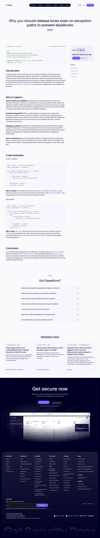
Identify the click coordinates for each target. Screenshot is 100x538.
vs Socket (65, 490)
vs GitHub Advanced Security (68, 474)
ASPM (50, 466)
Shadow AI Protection (54, 487)
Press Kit (22, 476)
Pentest (51, 459)
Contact (67, 5)
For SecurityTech (39, 466)
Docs (21, 459)
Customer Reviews (25, 478)
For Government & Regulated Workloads (40, 494)
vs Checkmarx (67, 480)
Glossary (22, 473)
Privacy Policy (81, 459)
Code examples (75, 73)
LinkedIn (85, 503)
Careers (8, 466)
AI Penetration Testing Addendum (86, 471)
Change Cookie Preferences (84, 489)
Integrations (23, 471)
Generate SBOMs (53, 473)
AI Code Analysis (53, 490)
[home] (9, 5)
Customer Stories (24, 469)
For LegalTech (38, 469)
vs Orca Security (67, 469)
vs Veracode (66, 471)
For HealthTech (38, 459)
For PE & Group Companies (38, 482)
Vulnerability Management (52, 469)
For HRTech (37, 471)
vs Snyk (65, 461)
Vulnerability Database (25, 464)
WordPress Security (54, 475)
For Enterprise (38, 476)
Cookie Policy (81, 461)
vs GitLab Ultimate (68, 478)
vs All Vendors (66, 459)
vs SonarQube (66, 485)
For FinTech (37, 464)
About (7, 464)
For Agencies (38, 473)
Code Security (52, 478)
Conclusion (73, 76)
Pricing (61, 5)
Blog (21, 466)
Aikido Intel (23, 481)
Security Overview (82, 486)
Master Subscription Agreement (85, 466)
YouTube (90, 503)
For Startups (38, 478)
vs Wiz (65, 464)
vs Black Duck (66, 487)
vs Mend (65, 466)
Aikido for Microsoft (54, 480)
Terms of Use (81, 464)
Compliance (52, 461)
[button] (34, 5)
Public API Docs (24, 461)
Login (84, 5)
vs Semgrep (66, 482)
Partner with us (9, 471)
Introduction (74, 68)
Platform (8, 459)
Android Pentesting (53, 485)
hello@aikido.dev (82, 477)
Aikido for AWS (52, 482)
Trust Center (81, 484)
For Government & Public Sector (41, 486)
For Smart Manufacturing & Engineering (41, 490)
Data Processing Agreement (85, 469)
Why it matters (74, 71)
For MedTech (38, 461)
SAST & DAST (52, 464)
